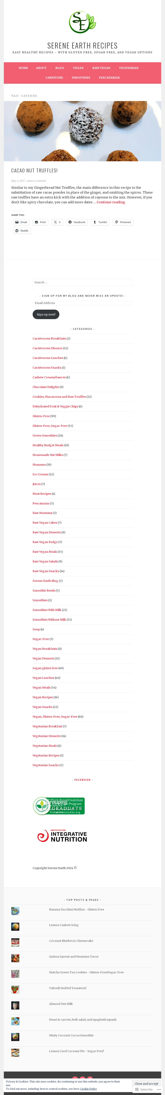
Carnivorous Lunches (48, 358)
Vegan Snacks (42, 707)
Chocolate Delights (46, 387)
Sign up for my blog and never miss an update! (82, 295)
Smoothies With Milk (47, 610)
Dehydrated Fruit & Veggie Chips (55, 406)
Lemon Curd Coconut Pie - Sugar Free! (76, 1051)
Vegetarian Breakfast (47, 726)
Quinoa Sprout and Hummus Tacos (73, 956)
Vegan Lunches (43, 678)
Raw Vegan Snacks (46, 571)
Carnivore (54, 77)
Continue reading (111, 202)
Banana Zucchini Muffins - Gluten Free (76, 909)
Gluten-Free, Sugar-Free (50, 426)
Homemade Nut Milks (48, 455)
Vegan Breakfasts (45, 649)
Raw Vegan (101, 68)
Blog (59, 68)
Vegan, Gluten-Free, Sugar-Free (55, 716)
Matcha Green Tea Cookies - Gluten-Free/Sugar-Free (86, 972)
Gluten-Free (41, 416)
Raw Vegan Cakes (45, 522)
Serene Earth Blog (45, 581)
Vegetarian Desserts (47, 736)
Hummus (39, 464)
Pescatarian (109, 77)
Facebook (82, 780)
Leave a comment (36, 180)
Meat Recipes (42, 494)
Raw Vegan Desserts (47, 532)
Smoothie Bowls (44, 590)
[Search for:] (82, 282)
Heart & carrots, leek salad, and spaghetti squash (83, 1019)
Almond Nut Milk (61, 1004)
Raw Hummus (42, 513)
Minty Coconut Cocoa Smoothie (71, 1035)
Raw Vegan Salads (45, 561)
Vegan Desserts (43, 658)
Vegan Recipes (43, 697)
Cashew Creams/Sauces (49, 377)
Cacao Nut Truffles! (34, 170)
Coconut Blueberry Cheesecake (71, 941)
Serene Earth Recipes (82, 45)
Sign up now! (46, 314)
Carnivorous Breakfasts (49, 338)
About (41, 68)
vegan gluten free (45, 668)
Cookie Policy (88, 1088)
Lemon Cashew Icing (64, 925)
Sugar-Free (41, 639)
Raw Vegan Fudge (45, 542)
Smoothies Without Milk (49, 619)
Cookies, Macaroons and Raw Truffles (59, 397)
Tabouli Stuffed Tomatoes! (67, 988)
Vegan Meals (41, 687)
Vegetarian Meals (45, 746)
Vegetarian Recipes (46, 755)
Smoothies (81, 77)
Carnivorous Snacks (47, 367)
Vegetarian (128, 68)
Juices (37, 484)
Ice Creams (40, 474)
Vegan (78, 68)
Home (23, 68)
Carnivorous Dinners (47, 348)
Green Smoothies (45, 435)
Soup (36, 629)
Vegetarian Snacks (46, 765)
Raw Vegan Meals (45, 552)
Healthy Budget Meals (48, 445)
